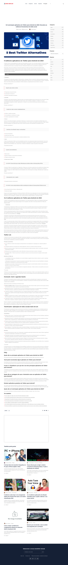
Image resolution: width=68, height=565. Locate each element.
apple (57, 77)
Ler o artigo (6, 473)
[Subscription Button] (43, 552)
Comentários (19, 29)
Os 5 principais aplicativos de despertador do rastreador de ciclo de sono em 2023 (18, 400)
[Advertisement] (34, 12)
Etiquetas (40, 3)
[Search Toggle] (63, 4)
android (6, 410)
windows (57, 64)
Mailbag (41, 462)
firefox (57, 79)
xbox (57, 66)
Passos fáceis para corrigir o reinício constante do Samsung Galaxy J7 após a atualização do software (37, 466)
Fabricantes (57, 45)
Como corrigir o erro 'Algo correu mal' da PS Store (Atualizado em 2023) (16, 395)
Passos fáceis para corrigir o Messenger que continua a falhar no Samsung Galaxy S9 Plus (27, 163)
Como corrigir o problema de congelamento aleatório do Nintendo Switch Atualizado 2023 (13, 527)
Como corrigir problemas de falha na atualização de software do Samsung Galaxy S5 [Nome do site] (28, 185)
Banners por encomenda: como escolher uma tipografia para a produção (37, 525)
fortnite (57, 70)
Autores (35, 3)
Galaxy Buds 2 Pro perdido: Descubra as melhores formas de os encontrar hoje (18, 399)
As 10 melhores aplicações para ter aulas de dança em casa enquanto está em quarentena (20, 397)
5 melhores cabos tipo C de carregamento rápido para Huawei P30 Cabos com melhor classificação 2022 (15, 496)
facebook (57, 73)
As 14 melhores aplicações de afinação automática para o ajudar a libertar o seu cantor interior (37, 496)
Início (26, 3)
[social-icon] (30, 559)
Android (57, 38)
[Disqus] (26, 429)
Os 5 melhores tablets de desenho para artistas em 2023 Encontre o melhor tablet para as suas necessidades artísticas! (24, 404)
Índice (8, 74)
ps (57, 59)
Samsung (57, 40)
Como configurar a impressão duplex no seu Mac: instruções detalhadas (17, 402)
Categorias (31, 3)
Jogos (13, 462)
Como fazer (37, 462)
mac (57, 75)
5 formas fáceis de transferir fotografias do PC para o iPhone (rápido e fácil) (15, 465)
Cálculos (35, 492)
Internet (57, 31)
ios (57, 68)
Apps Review (25, 29)
